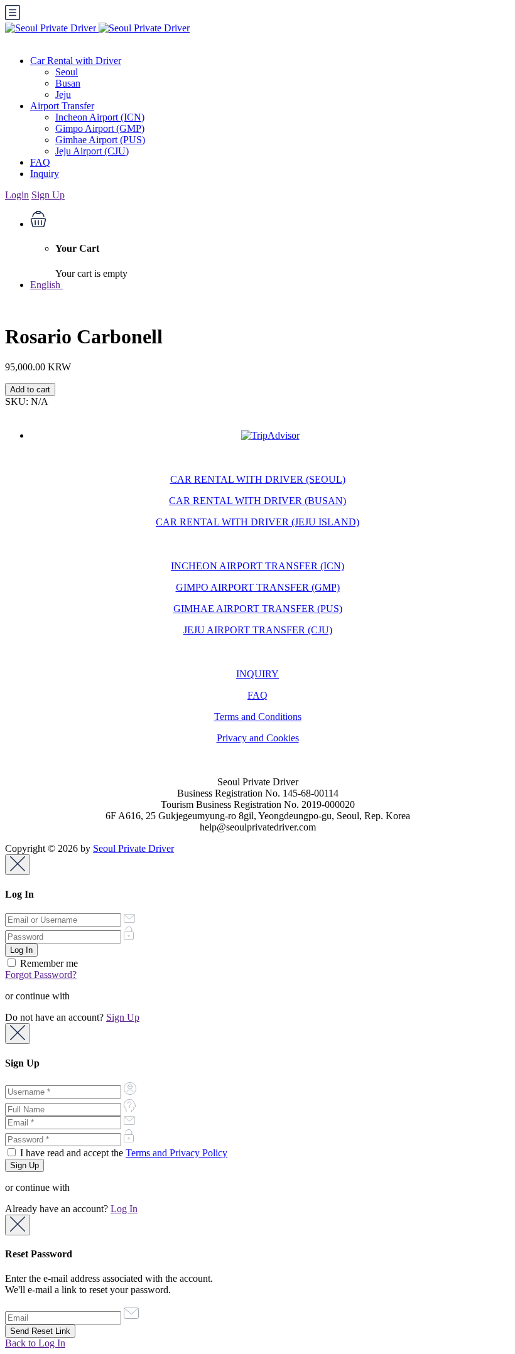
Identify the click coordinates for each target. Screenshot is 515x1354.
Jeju (63, 94)
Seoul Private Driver (133, 848)
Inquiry (44, 173)
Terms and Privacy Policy (176, 1152)
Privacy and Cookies (258, 738)
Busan (67, 83)
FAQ (40, 162)
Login (17, 195)
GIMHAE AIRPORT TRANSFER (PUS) (257, 608)
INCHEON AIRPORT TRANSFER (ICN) (257, 566)
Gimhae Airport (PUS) (100, 139)
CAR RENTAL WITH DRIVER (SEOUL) (257, 479)
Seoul (66, 72)
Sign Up (48, 195)
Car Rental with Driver (75, 60)
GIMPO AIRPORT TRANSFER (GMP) (258, 587)
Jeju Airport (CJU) (92, 151)
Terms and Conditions (257, 716)
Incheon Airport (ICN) (99, 117)
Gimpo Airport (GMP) (99, 128)
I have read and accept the (122, 1152)
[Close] (17, 864)
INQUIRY (257, 674)
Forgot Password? (41, 974)
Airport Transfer (62, 105)
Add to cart (30, 389)
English (46, 284)
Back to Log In (35, 1343)
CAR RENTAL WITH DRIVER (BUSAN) (257, 500)
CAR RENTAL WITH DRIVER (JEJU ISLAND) (257, 522)
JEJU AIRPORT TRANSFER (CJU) (257, 630)
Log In (124, 1208)
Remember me (48, 963)
